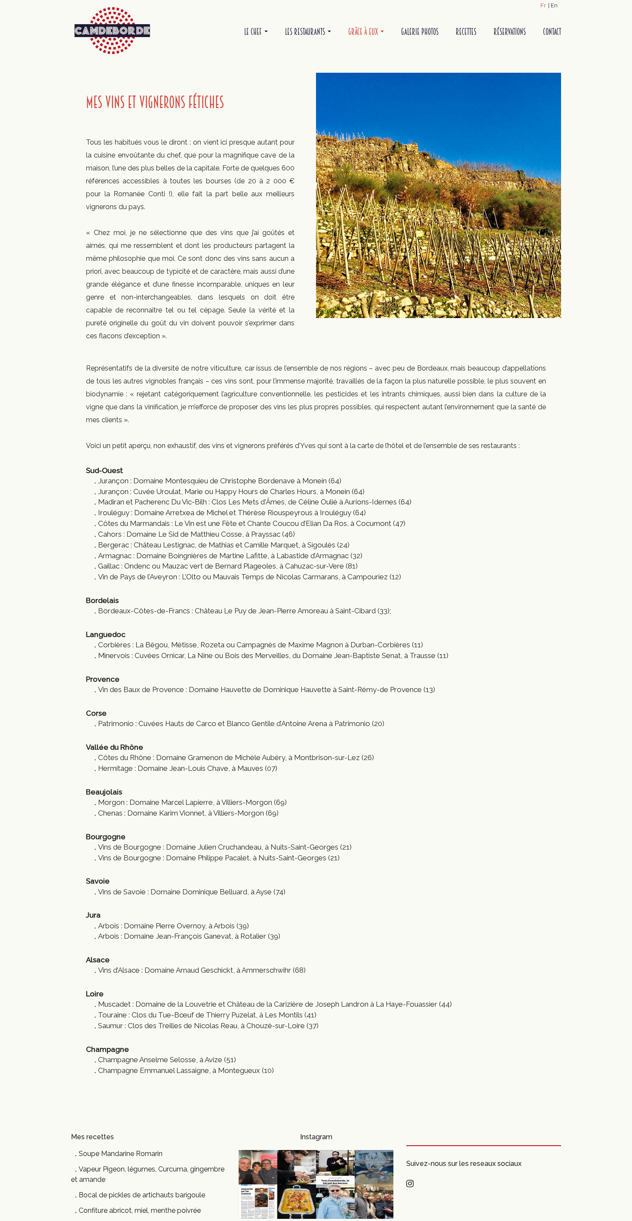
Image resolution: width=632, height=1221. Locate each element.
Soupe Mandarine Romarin (121, 1154)
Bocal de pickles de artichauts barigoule (142, 1195)
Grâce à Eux (364, 32)
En (554, 5)
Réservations (510, 32)
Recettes (466, 32)
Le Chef (254, 32)
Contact (552, 32)
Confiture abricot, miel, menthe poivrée (140, 1210)
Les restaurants (306, 32)
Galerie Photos (420, 32)
